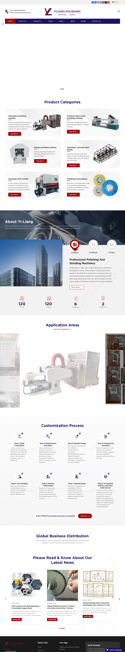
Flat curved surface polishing (69, 640)
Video (61, 21)
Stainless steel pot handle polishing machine (68, 636)
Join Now (84, 498)
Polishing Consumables (77, 161)
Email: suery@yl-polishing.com (20, 12)
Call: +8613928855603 (18, 10)
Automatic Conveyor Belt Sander (78, 130)
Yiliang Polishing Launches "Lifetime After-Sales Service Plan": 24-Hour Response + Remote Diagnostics (61, 589)
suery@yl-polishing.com (12, 639)
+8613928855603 (10, 633)
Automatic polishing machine (17, 99)
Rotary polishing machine (45, 129)
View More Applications (61, 311)
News (73, 21)
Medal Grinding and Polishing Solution (52, 344)
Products (37, 21)
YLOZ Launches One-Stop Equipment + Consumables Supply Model (26, 589)
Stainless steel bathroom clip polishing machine (69, 644)
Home (10, 21)
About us (22, 21)
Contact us (96, 21)
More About (75, 269)
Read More (16, 601)
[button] (61, 71)
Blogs (83, 21)
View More (14, 116)
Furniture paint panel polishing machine (76, 99)
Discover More (12, 49)
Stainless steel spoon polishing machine (69, 630)
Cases (50, 21)
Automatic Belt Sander (18, 161)
